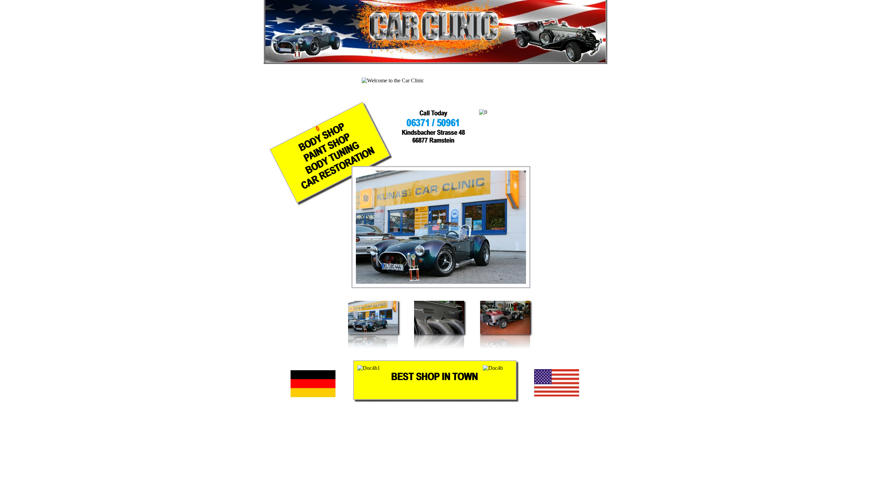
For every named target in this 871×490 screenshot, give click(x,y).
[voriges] (500, 277)
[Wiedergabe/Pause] (509, 277)
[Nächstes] (519, 277)
